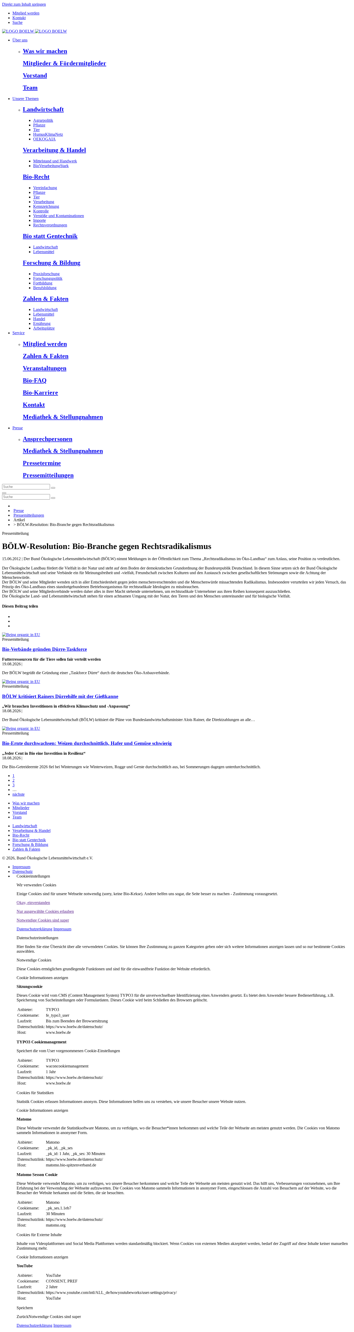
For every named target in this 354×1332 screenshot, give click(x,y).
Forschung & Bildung (51, 262)
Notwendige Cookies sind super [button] (43, 920)
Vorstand (35, 75)
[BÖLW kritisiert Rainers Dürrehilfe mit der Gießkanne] (21, 681)
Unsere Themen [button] (25, 98)
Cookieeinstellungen (33, 876)
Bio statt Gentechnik (50, 236)
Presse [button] (17, 428)
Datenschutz (22, 871)
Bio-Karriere (40, 392)
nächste (18, 794)
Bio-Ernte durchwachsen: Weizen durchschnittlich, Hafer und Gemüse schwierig (87, 743)
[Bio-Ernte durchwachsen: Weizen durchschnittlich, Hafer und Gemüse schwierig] (21, 728)
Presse (18, 510)
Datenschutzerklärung (34, 929)
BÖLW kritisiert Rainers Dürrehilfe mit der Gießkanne (60, 696)
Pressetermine (42, 463)
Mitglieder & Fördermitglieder (64, 63)
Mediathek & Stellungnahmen (63, 417)
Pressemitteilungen (48, 475)
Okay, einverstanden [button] (33, 902)
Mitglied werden (25, 13)
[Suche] (4, 493)
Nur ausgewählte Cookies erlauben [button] (45, 911)
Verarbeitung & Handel (54, 150)
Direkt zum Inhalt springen (24, 4)
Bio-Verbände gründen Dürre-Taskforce (44, 649)
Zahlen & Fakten (45, 298)
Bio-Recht (36, 176)
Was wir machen (45, 51)
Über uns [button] (19, 40)
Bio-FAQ (35, 380)
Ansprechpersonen (47, 439)
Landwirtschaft (43, 109)
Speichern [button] (25, 1308)
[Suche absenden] (53, 488)
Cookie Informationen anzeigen (42, 977)
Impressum (21, 867)
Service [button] (18, 333)
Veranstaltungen (44, 368)
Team (30, 87)
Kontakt (19, 18)
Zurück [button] (23, 1316)
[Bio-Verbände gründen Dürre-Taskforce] (21, 634)
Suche (17, 22)
